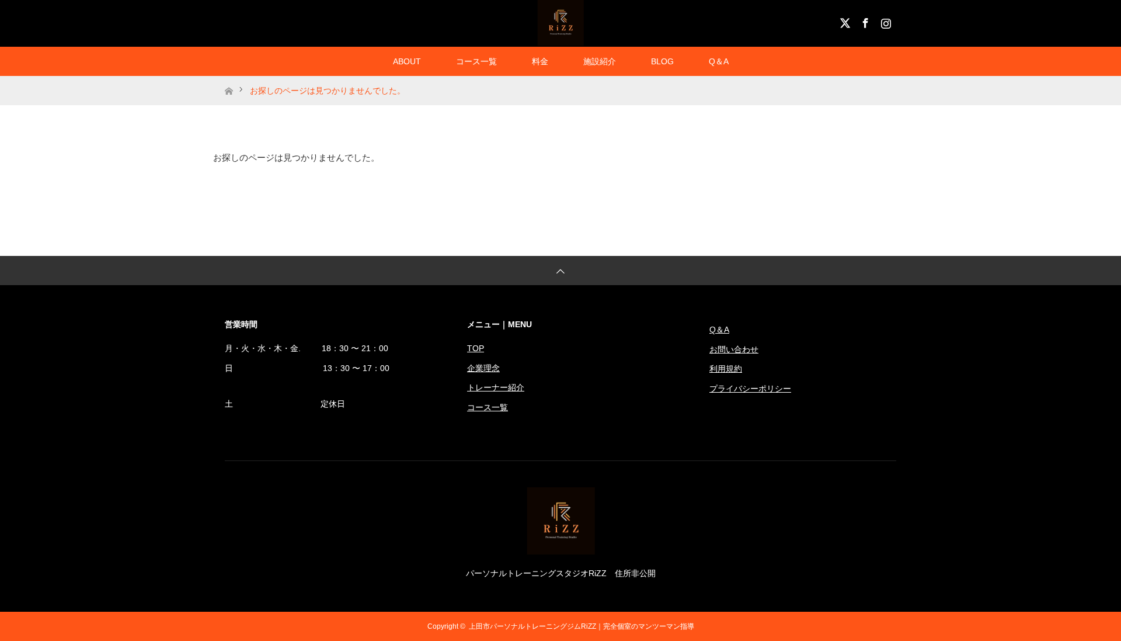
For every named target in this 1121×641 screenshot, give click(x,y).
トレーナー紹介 (495, 387)
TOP (475, 348)
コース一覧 (476, 61)
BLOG (662, 61)
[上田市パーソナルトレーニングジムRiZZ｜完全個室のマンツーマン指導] (561, 550)
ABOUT (407, 61)
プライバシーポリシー (750, 388)
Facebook (864, 21)
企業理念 (483, 368)
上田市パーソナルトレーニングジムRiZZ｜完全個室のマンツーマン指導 (581, 626)
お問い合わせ (733, 349)
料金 (540, 61)
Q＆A (719, 61)
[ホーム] (228, 80)
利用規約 (725, 368)
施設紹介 (599, 61)
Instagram (884, 21)
